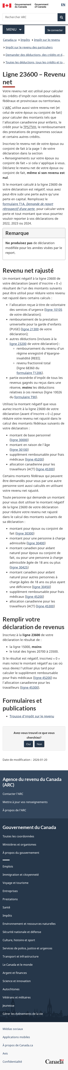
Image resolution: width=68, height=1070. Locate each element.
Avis (5, 1053)
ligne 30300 (24, 533)
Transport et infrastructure (21, 956)
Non (39, 744)
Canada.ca (10, 40)
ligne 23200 (18, 344)
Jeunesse (8, 1005)
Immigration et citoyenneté (21, 875)
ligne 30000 (19, 440)
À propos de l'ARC (14, 810)
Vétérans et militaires (17, 997)
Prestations (10, 899)
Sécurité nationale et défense (22, 932)
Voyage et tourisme (15, 883)
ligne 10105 (53, 310)
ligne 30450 (41, 587)
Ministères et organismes (19, 844)
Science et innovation (17, 981)
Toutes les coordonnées (18, 836)
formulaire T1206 (29, 373)
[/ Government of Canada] (25, 5)
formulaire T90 (25, 397)
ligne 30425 (19, 567)
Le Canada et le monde (18, 965)
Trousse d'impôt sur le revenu (32, 716)
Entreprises (10, 891)
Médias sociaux (13, 1029)
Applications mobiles (16, 1037)
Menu (15, 29)
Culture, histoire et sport (19, 940)
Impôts (25, 40)
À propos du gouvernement (21, 853)
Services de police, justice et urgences (27, 948)
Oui (28, 744)
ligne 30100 (19, 450)
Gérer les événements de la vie (23, 1014)
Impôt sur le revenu (47, 40)
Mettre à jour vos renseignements (25, 802)
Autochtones (11, 989)
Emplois (8, 866)
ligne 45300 (45, 469)
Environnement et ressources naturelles (29, 924)
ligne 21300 (30, 329)
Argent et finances (15, 973)
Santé (6, 907)
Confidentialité (12, 1062)
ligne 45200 (34, 459)
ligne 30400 (36, 543)
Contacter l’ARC (13, 794)
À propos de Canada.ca (18, 1045)
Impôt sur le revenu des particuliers (29, 47)
